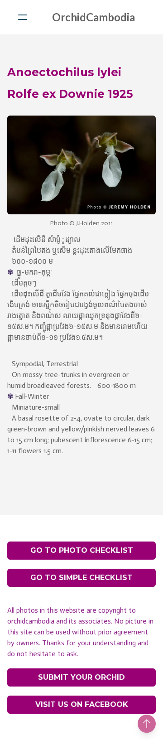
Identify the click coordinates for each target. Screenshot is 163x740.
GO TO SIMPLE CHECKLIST (81, 577)
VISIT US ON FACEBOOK (81, 704)
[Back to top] (147, 724)
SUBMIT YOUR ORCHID (81, 677)
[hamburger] (22, 17)
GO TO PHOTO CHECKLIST (81, 550)
